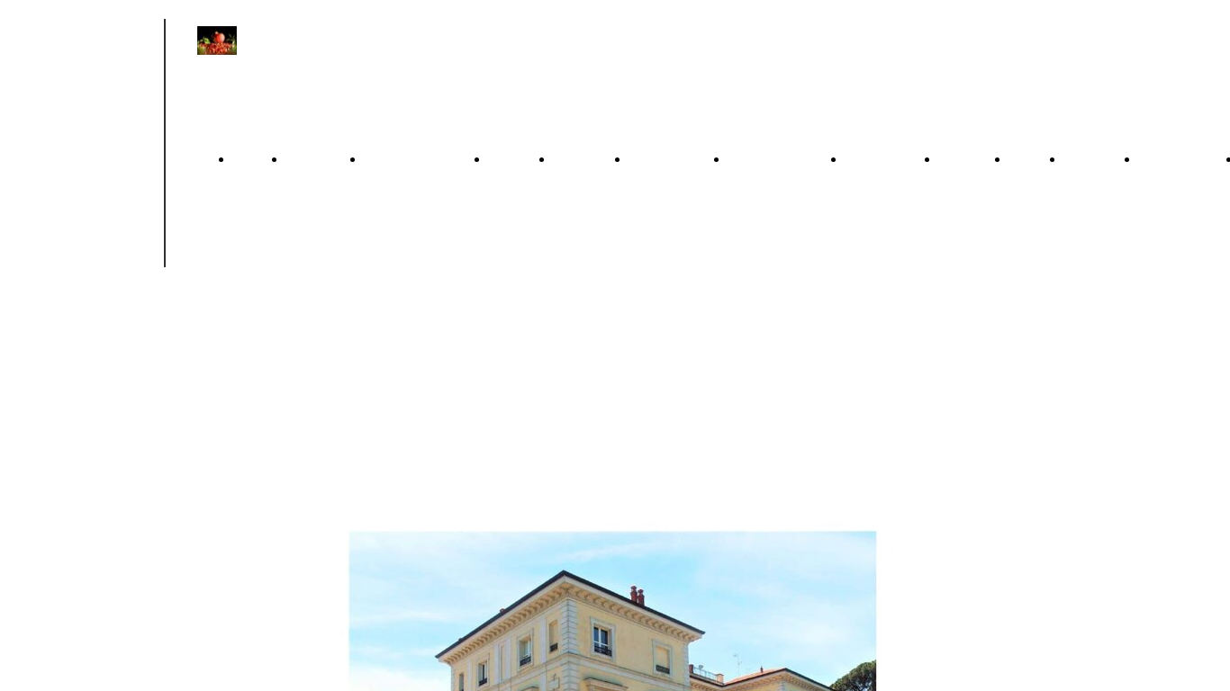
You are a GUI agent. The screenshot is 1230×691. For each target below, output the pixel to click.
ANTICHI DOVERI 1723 (316, 365)
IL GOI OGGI (1027, 365)
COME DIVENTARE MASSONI (1181, 365)
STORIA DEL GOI (965, 365)
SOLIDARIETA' (778, 158)
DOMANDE (883, 158)
